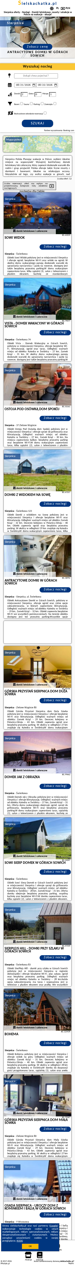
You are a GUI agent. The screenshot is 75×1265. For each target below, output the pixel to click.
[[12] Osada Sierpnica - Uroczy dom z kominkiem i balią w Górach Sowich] (37, 1181)
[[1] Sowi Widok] (37, 213)
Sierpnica (10, 199)
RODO (20, 1241)
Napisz (71, 1263)
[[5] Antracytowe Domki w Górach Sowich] (37, 556)
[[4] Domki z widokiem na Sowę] (37, 470)
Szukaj (37, 123)
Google (53, 1226)
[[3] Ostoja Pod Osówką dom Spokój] (37, 385)
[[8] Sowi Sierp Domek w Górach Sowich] (37, 838)
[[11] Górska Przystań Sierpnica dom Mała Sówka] (37, 1095)
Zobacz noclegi (55, 246)
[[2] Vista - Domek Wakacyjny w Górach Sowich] (37, 299)
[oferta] (14, 231)
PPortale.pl (5, 1263)
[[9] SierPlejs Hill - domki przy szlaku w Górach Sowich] (37, 924)
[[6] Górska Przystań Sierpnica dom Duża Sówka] (37, 667)
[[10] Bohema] (37, 1010)
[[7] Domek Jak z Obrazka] (37, 753)
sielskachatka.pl (37, 4)
